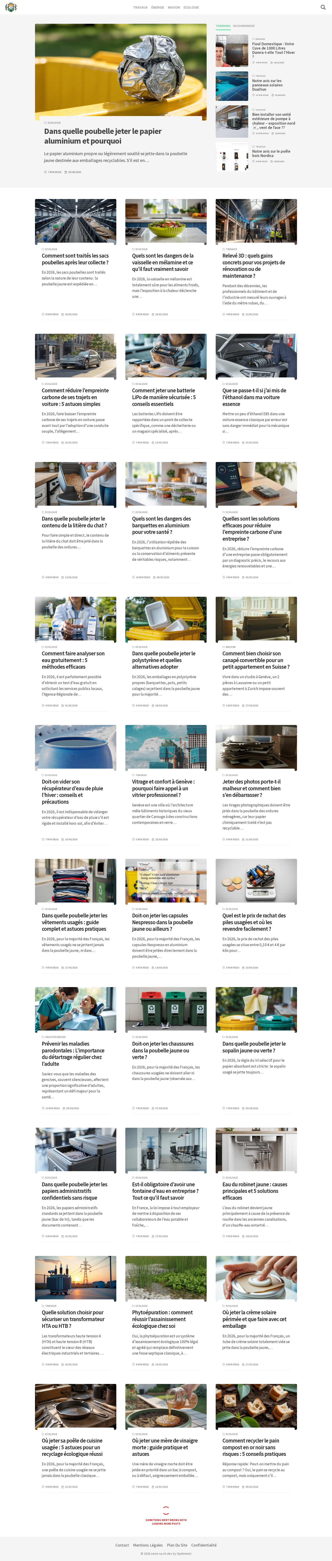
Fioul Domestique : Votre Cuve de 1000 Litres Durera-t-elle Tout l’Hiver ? (273, 50)
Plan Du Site (177, 1545)
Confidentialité (204, 1545)
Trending (223, 26)
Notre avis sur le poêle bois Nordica (271, 153)
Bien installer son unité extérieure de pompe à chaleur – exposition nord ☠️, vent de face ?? (273, 121)
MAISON (231, 647)
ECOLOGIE (54, 122)
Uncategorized (55, 1037)
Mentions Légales (148, 1545)
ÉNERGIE (260, 39)
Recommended (244, 26)
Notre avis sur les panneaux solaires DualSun (267, 85)
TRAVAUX (260, 75)
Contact (122, 1545)
